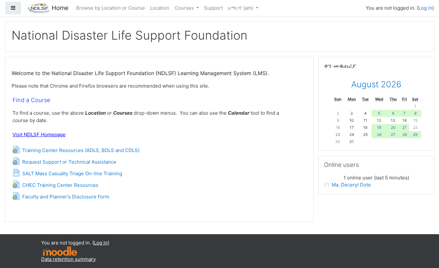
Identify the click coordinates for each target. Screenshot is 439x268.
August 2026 (376, 84)
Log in (425, 8)
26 (379, 134)
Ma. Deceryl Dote (351, 185)
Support (213, 8)
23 (338, 134)
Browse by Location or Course (110, 8)
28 (404, 134)
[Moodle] (59, 250)
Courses (185, 8)
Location (159, 8)
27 (393, 134)
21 (404, 127)
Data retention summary (68, 259)
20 (393, 127)
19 (379, 127)
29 (415, 134)
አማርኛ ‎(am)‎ (241, 8)
